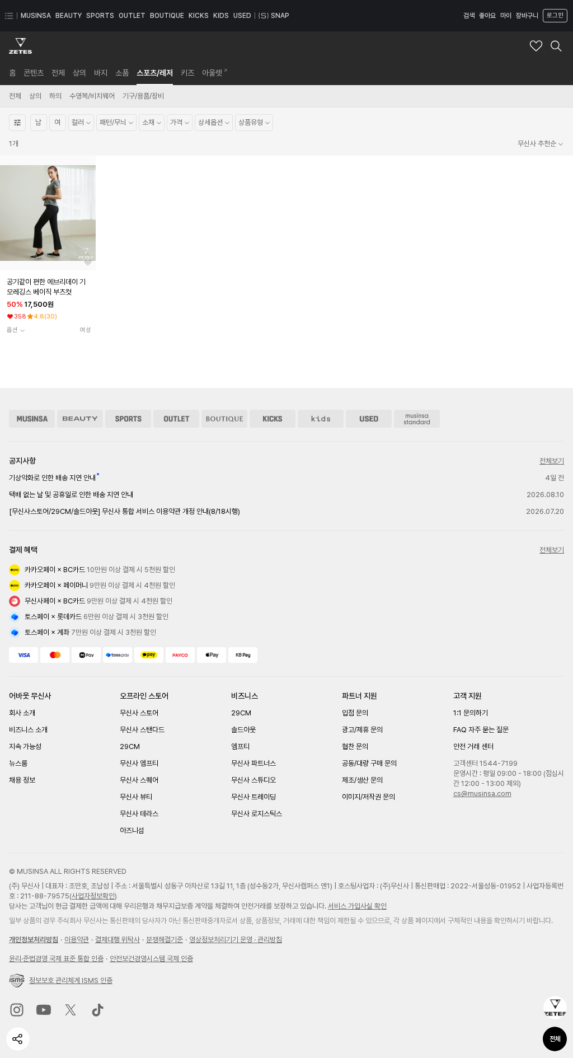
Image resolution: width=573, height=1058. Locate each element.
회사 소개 (22, 713)
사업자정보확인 (93, 896)
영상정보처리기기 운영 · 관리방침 (235, 939)
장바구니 (527, 16)
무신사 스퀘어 (139, 780)
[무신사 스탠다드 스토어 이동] (417, 419)
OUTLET (132, 16)
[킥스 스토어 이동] (272, 419)
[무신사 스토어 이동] (32, 419)
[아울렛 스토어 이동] (176, 419)
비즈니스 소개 (28, 729)
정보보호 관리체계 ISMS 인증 (70, 980)
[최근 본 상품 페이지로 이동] (555, 1007)
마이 (505, 16)
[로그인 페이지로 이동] (554, 15)
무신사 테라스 (139, 813)
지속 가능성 (25, 746)
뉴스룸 (18, 763)
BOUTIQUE (167, 16)
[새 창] (17, 1010)
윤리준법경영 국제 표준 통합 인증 (56, 958)
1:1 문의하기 (470, 713)
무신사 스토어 (139, 713)
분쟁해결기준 (164, 939)
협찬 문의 (355, 746)
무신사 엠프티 (139, 763)
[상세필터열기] (17, 122)
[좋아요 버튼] (88, 262)
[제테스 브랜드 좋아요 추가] (536, 46)
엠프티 (240, 746)
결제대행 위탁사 (117, 939)
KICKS (199, 16)
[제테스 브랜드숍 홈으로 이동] (20, 46)
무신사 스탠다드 (142, 729)
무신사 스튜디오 (253, 780)
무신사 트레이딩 (253, 797)
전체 (555, 1039)
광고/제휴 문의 (362, 729)
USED (242, 16)
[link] (12, 72)
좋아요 (487, 16)
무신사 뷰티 (136, 797)
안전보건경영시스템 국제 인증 (151, 958)
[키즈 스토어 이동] (321, 419)
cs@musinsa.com (482, 793)
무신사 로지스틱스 (256, 813)
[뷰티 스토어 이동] (80, 419)
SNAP (280, 16)
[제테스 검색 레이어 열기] (556, 46)
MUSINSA (36, 16)
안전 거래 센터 (473, 746)
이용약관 (76, 939)
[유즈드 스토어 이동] (369, 419)
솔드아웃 (243, 729)
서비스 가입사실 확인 (357, 906)
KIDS (221, 16)
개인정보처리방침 (33, 939)
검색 (469, 16)
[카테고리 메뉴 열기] (9, 15)
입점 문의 (355, 713)
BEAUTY (68, 16)
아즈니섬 (132, 830)
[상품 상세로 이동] (48, 213)
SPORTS (100, 16)
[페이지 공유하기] (18, 1039)
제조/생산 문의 (362, 780)
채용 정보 (22, 780)
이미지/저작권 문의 (368, 797)
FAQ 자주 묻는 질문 (481, 729)
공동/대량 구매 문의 (369, 763)
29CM (130, 746)
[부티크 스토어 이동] (224, 419)
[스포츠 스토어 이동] (128, 419)
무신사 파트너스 (253, 763)
